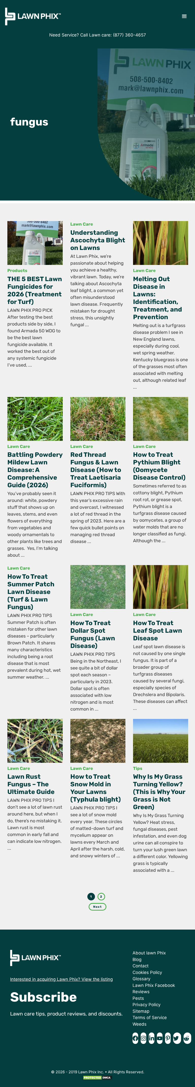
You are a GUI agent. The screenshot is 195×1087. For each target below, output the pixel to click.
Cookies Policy (147, 972)
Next (97, 907)
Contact (141, 965)
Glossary (141, 978)
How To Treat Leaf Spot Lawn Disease (157, 630)
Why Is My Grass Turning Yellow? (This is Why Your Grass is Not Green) (159, 792)
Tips (137, 768)
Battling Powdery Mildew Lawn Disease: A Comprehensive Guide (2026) (34, 470)
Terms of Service (150, 1017)
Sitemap (141, 1011)
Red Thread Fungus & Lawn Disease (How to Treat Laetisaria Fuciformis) (95, 470)
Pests (138, 998)
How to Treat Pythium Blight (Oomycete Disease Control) (159, 466)
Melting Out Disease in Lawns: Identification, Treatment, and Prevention (157, 298)
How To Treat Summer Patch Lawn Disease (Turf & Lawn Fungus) (30, 592)
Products (17, 270)
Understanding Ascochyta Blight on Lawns (97, 240)
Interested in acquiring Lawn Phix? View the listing (61, 979)
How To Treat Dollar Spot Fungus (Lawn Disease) (92, 634)
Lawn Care (81, 224)
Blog (137, 959)
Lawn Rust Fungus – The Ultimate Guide (31, 784)
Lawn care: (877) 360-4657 (117, 35)
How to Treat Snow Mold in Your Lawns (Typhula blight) (95, 788)
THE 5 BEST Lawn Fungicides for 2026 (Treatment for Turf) (34, 290)
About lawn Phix (149, 952)
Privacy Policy (146, 1004)
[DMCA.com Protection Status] (97, 1079)
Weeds (140, 1024)
